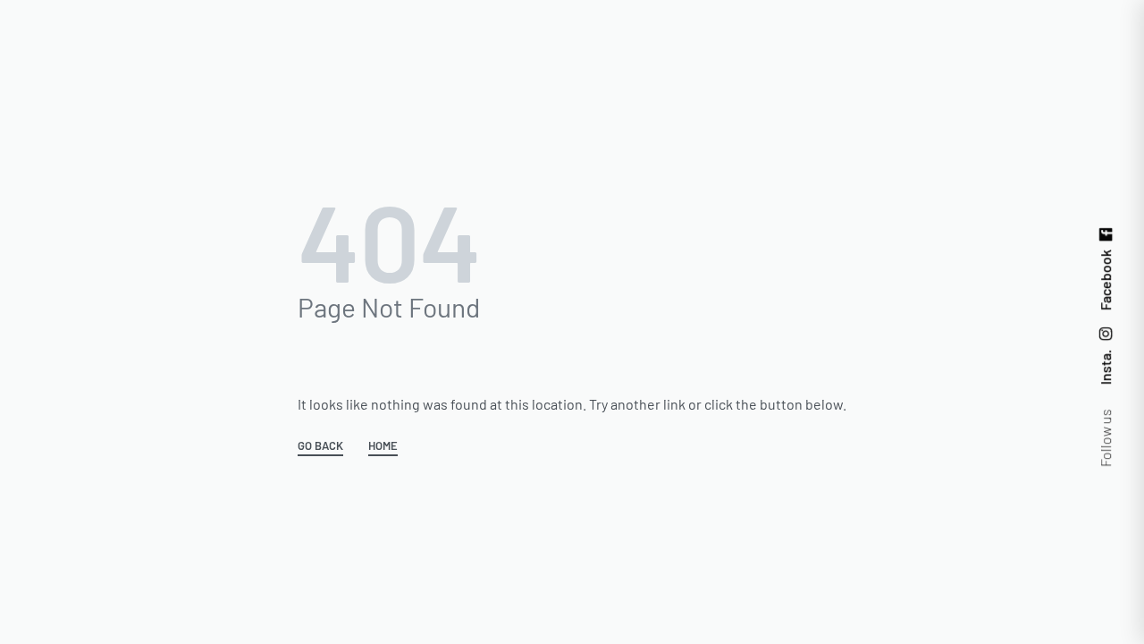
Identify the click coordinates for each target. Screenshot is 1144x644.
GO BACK (320, 446)
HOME (383, 446)
